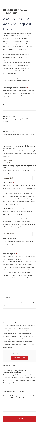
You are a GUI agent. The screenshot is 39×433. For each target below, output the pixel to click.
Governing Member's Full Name (15, 88)
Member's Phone (9, 131)
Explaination (8, 297)
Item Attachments (10, 323)
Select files (19, 358)
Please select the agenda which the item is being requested (19, 147)
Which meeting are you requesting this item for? (19, 167)
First (4, 104)
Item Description (10, 254)
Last (4, 112)
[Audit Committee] (19, 160)
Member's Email (9, 116)
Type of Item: (8, 183)
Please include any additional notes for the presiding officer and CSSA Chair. (19, 397)
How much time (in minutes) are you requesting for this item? (16, 371)
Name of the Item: (10, 239)
